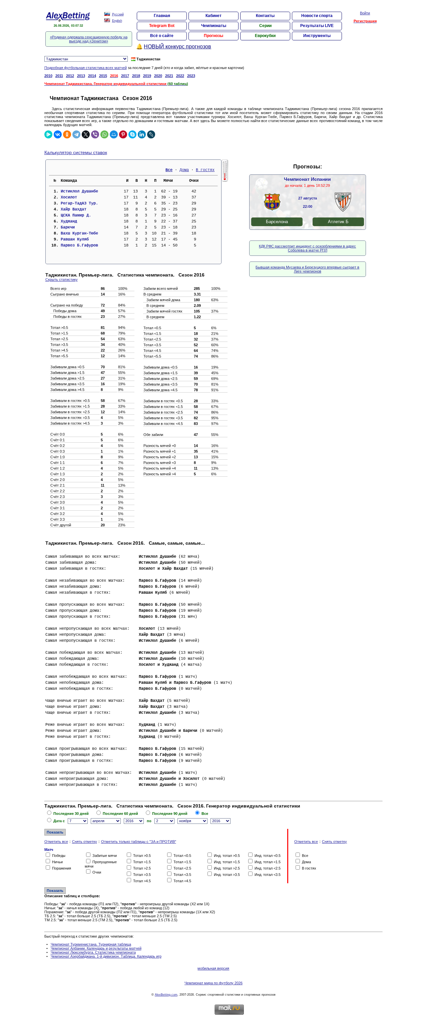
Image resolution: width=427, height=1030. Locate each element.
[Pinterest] (123, 134)
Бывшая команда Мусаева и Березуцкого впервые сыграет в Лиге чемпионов (307, 269)
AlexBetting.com (166, 994)
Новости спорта (317, 15)
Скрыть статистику (61, 280)
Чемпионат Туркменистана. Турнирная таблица (91, 944)
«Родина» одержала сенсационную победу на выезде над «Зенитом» (88, 39)
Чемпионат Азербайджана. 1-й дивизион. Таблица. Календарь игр (106, 956)
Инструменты (317, 35)
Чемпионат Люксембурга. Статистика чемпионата (93, 952)
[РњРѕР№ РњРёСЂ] (114, 134)
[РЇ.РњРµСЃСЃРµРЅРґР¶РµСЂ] (48, 134)
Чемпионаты (213, 25)
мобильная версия (213, 968)
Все (168, 170)
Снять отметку (84, 842)
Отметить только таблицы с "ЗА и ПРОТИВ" (138, 842)
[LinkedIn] (142, 134)
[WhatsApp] (104, 134)
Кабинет (213, 15)
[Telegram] (76, 134)
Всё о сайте (161, 35)
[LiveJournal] (151, 134)
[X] (86, 134)
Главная (162, 15)
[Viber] (95, 134)
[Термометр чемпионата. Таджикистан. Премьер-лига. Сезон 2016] (225, 180)
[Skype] (132, 134)
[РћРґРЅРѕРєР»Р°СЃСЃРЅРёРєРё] (67, 134)
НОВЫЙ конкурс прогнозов (177, 46)
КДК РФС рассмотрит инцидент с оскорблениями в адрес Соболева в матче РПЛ (307, 248)
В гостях (205, 170)
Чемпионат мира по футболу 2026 (213, 983)
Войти (365, 13)
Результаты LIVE (317, 25)
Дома (184, 170)
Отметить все (56, 842)
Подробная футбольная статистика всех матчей (85, 68)
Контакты (265, 15)
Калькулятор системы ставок (75, 152)
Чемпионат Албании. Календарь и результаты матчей (96, 948)
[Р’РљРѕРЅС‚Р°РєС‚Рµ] (58, 134)
